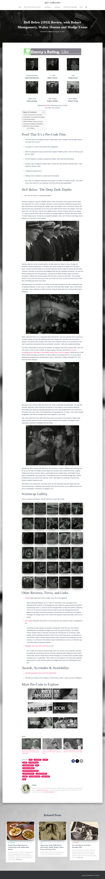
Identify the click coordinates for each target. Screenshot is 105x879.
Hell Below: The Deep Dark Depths (34, 117)
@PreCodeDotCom (50, 792)
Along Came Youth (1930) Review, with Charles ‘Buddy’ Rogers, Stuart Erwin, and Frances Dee (51, 847)
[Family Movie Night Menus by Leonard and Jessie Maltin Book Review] (20, 830)
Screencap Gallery (29, 119)
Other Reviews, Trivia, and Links (33, 121)
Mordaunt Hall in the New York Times (37, 646)
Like (37, 765)
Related (32, 128)
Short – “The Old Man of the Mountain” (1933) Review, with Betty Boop (52, 751)
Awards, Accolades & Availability (33, 124)
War (24, 779)
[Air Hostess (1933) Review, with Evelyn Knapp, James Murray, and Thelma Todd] (31, 743)
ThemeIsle (96, 875)
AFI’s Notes (29, 621)
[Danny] (26, 788)
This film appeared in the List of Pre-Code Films (40, 673)
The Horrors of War (34, 776)
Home (19, 7)
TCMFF (81, 7)
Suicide (25, 776)
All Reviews (37, 759)
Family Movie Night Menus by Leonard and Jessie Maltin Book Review (18, 847)
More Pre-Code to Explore (31, 126)
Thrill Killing (45, 776)
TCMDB (27, 598)
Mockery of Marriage (28, 768)
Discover (57, 7)
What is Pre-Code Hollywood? (32, 7)
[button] (51, 7)
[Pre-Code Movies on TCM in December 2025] (84, 830)
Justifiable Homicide (28, 765)
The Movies (47, 7)
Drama (24, 762)
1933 (31, 759)
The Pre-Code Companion (70, 7)
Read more (19, 859)
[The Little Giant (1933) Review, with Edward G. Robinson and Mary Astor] (73, 743)
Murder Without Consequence (30, 770)
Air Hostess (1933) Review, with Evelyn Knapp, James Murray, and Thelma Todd (31, 751)
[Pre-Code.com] (52, 3)
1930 (41, 842)
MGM (48, 105)
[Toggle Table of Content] (42, 112)
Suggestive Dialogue (28, 773)
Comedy (45, 759)
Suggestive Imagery (41, 773)
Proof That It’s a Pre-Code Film (33, 115)
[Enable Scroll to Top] (102, 876)
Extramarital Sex (33, 762)
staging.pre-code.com (42, 790)
